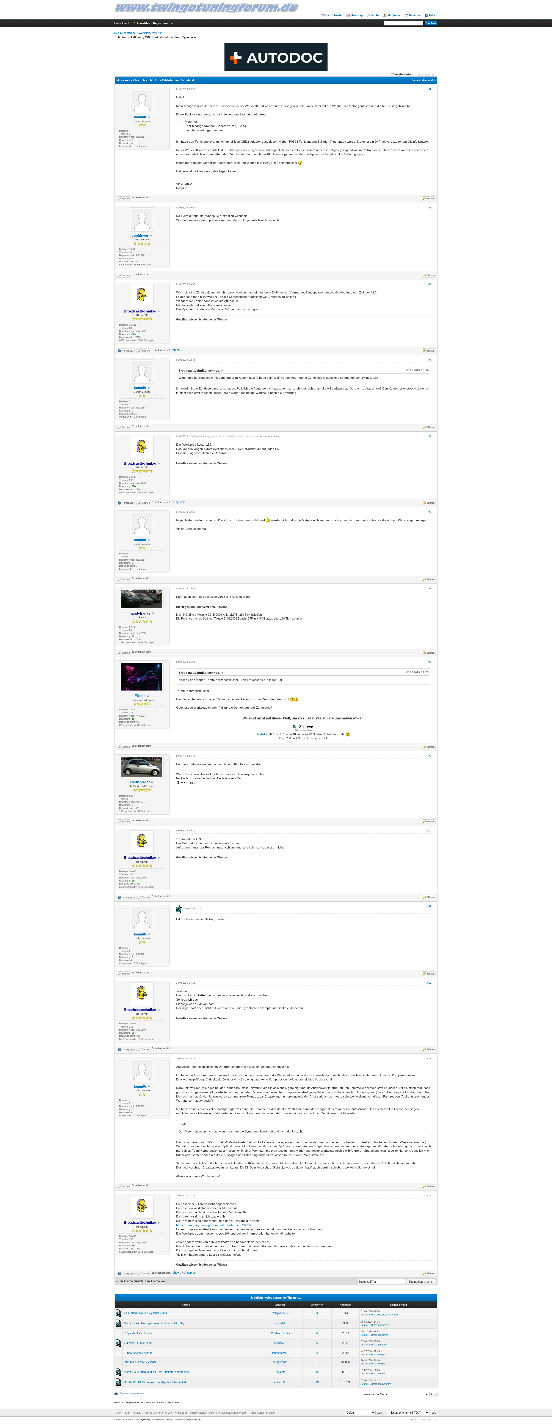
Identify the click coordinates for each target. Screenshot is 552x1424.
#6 (429, 512)
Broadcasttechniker (269, 436)
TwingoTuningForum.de (158, 1412)
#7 (429, 588)
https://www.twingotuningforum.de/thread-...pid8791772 (214, 1225)
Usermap (357, 15)
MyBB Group (194, 1419)
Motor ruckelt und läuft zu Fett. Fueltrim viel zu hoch (157, 1372)
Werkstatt (144, 33)
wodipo (381, 1354)
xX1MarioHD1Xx (280, 1333)
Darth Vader (140, 782)
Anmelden (143, 23)
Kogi (282, 738)
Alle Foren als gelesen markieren (228, 1412)
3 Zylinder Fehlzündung (138, 1333)
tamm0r (140, 117)
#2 (429, 207)
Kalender (415, 15)
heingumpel (179, 502)
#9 (429, 756)
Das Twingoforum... (125, 33)
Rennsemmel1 (280, 1353)
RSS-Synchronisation (263, 1412)
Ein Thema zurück (130, 1281)
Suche (375, 15)
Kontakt (136, 1412)
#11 (429, 906)
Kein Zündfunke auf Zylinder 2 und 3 (146, 1313)
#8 (429, 662)
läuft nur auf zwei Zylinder (140, 1362)
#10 (429, 830)
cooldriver (140, 235)
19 (317, 1382)
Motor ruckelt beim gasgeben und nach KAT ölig (154, 1323)
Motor (155, 33)
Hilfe (432, 15)
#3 (429, 284)
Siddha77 (280, 1343)
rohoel (175, 1272)
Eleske (140, 696)
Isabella (262, 734)
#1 (429, 89)
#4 (429, 359)
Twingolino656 (280, 1313)
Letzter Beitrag (368, 1314)
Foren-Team (122, 1412)
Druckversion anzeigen (131, 1393)
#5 (429, 436)
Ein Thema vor (155, 1281)
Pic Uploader (334, 15)
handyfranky (384, 1384)
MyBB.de (145, 1419)
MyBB (168, 1419)
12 (317, 1372)
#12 (429, 982)
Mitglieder (394, 15)
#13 (429, 1058)
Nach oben (181, 1412)
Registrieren (161, 23)
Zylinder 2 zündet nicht (138, 1343)
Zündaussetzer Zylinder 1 (140, 1353)
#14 (429, 1195)
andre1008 (279, 1382)
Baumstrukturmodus (424, 80)
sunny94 (279, 1323)
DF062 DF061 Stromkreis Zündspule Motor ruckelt (155, 1382)
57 (317, 1362)
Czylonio (279, 1372)
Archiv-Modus (198, 1412)
